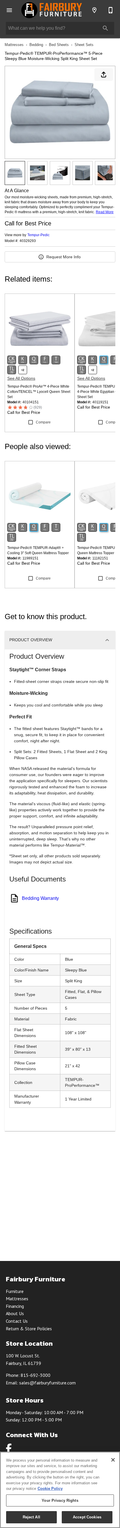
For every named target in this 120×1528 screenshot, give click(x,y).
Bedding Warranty (40, 898)
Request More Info (63, 257)
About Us (15, 1313)
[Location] (94, 10)
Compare (43, 422)
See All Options (21, 378)
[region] (60, 1490)
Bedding (36, 45)
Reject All (31, 1517)
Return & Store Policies (29, 1328)
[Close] (113, 1459)
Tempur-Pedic (38, 235)
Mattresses (14, 45)
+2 (22, 370)
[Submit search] (105, 28)
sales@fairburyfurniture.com (47, 1383)
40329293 (28, 241)
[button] (9, 10)
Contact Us (17, 1321)
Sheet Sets (84, 45)
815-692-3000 (35, 1375)
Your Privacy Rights (60, 1500)
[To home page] (51, 10)
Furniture (15, 1291)
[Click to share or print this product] (103, 74)
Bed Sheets (59, 45)
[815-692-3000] (111, 10)
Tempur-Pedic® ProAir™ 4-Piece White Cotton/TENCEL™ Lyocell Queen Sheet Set (38, 391)
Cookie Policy (50, 1488)
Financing (15, 1306)
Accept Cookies (87, 1517)
